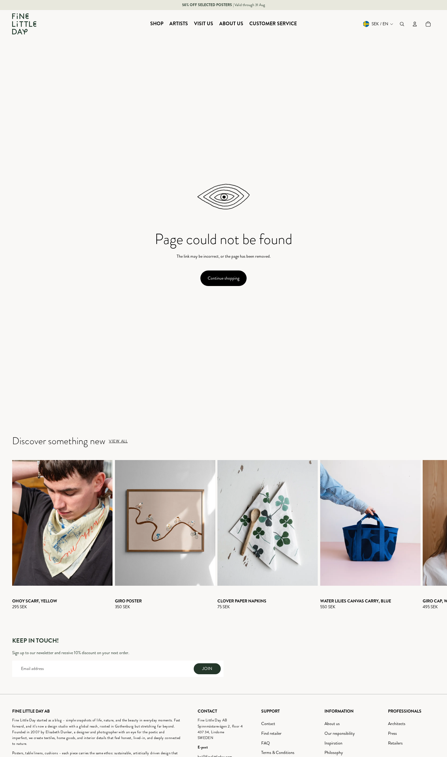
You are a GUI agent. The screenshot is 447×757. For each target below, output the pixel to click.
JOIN (207, 669)
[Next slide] (429, 535)
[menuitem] (156, 24)
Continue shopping (223, 278)
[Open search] (402, 24)
